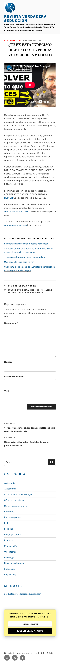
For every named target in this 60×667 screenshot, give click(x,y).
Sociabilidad (10, 574)
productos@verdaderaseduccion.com (22, 594)
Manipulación (10, 546)
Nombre (8, 362)
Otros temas (10, 552)
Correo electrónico (13, 376)
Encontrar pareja (12, 517)
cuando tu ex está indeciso (24, 290)
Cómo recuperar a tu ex (22, 286)
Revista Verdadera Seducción (25, 18)
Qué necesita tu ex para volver (19, 262)
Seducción (9, 569)
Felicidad (8, 529)
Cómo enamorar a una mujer (18, 494)
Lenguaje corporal (13, 534)
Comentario (11, 323)
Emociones (9, 511)
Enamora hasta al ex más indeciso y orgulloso (26, 243)
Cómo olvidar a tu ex (14, 500)
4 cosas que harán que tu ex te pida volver (24, 257)
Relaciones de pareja (14, 563)
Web (6, 391)
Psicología (9, 557)
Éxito (6, 523)
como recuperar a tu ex (15, 225)
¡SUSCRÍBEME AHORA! (30, 631)
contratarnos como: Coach (17, 211)
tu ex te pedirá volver (30, 293)
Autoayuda (9, 483)
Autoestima (10, 488)
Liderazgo (9, 540)
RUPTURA (9, 198)
